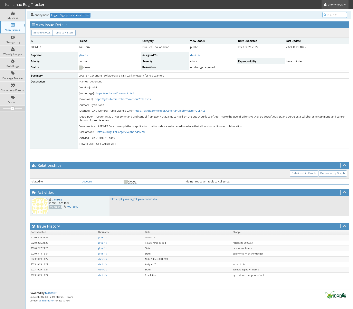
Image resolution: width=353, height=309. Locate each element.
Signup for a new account (74, 15)
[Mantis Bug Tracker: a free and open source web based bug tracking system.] (335, 295)
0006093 (87, 181)
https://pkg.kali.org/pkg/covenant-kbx (134, 199)
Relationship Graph (304, 173)
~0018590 (72, 206)
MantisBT (51, 293)
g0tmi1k (83, 55)
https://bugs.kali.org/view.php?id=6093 (121, 132)
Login (54, 15)
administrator (46, 300)
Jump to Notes (42, 32)
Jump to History (64, 32)
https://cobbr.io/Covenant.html (115, 93)
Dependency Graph (332, 173)
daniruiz (195, 55)
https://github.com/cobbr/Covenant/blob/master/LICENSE (170, 110)
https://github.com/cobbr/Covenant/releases (123, 99)
